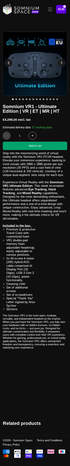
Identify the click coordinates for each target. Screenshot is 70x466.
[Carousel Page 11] (47, 99)
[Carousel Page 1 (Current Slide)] (13, 99)
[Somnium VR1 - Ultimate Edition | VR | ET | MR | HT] (35, 64)
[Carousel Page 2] (16, 99)
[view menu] (50, 9)
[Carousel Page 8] (37, 99)
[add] (32, 135)
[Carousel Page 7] (33, 99)
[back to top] (62, 401)
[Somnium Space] (21, 9)
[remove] (7, 135)
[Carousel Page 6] (30, 99)
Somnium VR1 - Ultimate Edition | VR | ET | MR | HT (31, 108)
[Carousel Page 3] (19, 99)
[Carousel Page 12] (50, 99)
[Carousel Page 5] (26, 99)
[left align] (9, 63)
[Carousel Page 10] (43, 99)
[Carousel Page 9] (40, 99)
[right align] (61, 63)
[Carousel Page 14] (57, 99)
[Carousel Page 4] (23, 99)
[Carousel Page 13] (54, 99)
